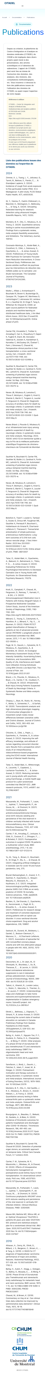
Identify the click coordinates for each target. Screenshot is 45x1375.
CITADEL (9, 3)
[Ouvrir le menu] (22, 6)
